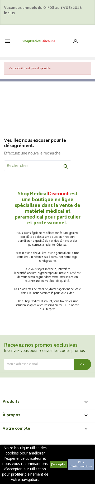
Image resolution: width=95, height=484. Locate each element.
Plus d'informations (80, 464)
